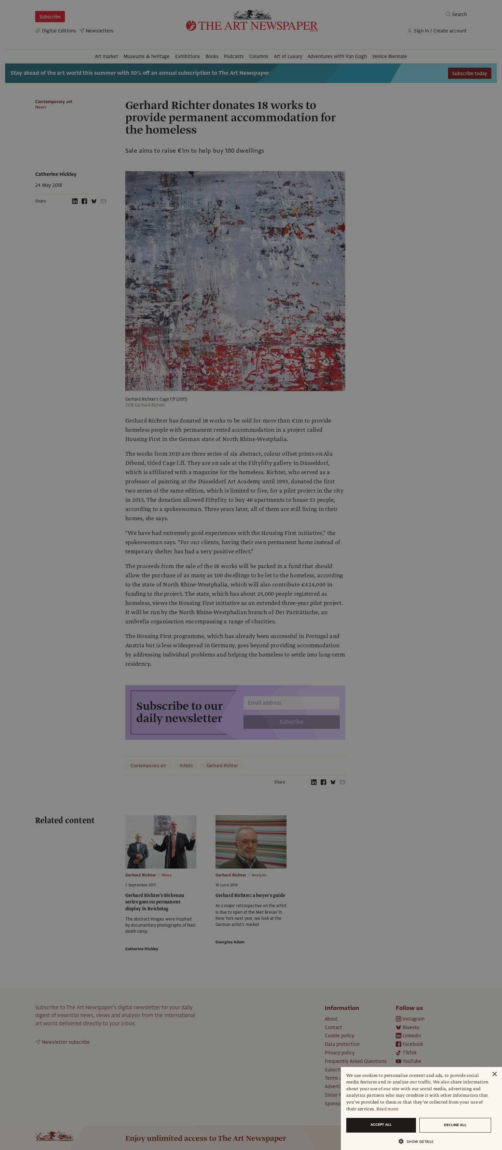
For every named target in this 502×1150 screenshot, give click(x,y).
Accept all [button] (381, 1124)
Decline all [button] (455, 1124)
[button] (418, 1141)
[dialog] (421, 1108)
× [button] (494, 1074)
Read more (387, 1109)
